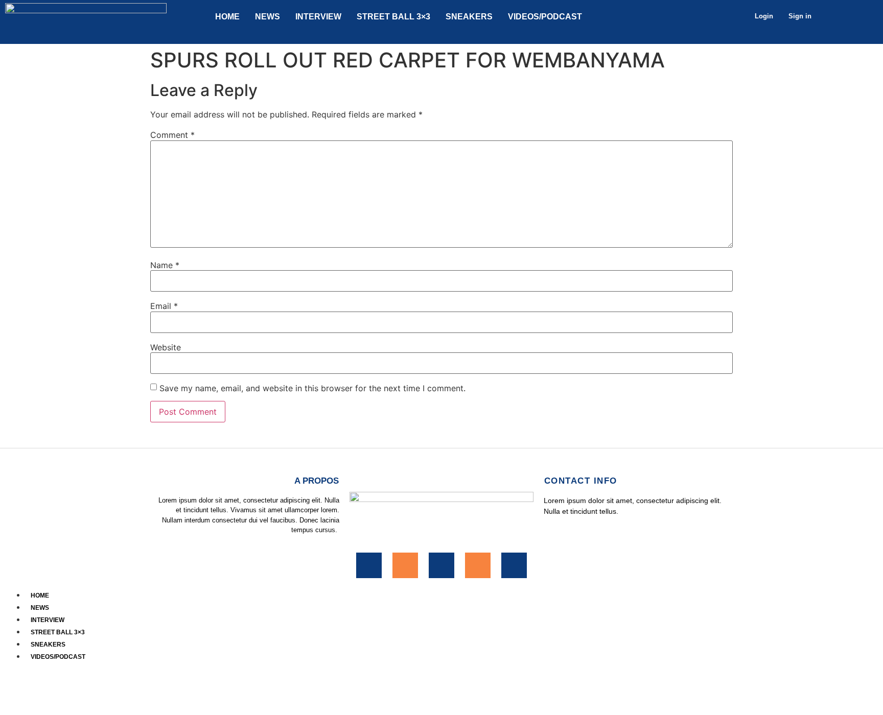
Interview (318, 16)
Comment (172, 135)
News (267, 16)
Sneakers (469, 16)
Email (164, 306)
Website (165, 347)
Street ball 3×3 (393, 16)
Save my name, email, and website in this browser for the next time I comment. (312, 388)
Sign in (799, 16)
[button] (441, 668)
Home (227, 16)
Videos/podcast (545, 16)
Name (164, 265)
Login (764, 16)
